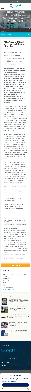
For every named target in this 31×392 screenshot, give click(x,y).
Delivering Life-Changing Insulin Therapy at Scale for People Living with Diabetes (19, 324)
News (8, 28)
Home (4, 28)
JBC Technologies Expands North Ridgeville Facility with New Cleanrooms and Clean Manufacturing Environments (18, 309)
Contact (9, 35)
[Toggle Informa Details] (15, 1)
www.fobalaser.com (8, 289)
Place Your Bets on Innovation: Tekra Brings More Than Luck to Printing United (19, 316)
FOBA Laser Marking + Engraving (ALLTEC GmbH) (15, 25)
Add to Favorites (15, 265)
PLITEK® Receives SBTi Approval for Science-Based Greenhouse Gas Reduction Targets (19, 332)
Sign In (28, 8)
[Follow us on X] (28, 28)
